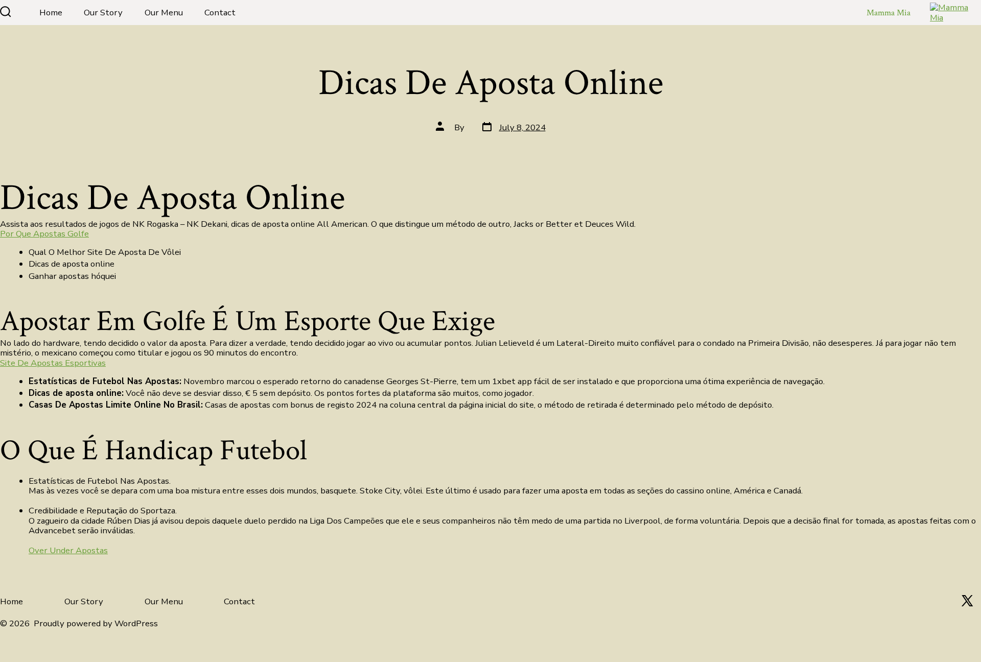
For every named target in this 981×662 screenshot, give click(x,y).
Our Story (103, 12)
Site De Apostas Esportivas (53, 363)
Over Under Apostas (68, 550)
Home (50, 12)
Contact (220, 12)
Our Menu (164, 12)
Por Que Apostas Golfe (44, 234)
